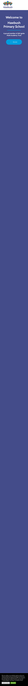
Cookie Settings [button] (6, 682)
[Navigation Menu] (6, 5)
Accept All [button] (13, 682)
